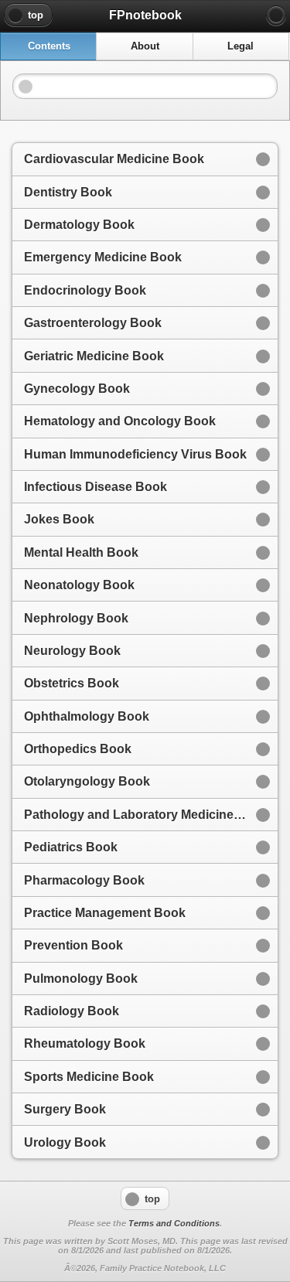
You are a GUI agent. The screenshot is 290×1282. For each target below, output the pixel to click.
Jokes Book (59, 519)
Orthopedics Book (77, 748)
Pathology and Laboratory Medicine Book (146, 814)
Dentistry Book (68, 192)
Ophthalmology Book (86, 716)
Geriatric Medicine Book (94, 356)
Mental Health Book (81, 552)
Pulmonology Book (81, 978)
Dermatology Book (79, 224)
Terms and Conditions (174, 1223)
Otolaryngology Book (87, 781)
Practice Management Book (105, 912)
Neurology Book (72, 650)
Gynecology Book (77, 388)
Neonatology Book (79, 585)
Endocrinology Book (85, 290)
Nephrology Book (76, 618)
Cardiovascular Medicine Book (114, 158)
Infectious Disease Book (95, 486)
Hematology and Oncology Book (120, 421)
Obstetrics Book (71, 683)
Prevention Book (73, 945)
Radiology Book (71, 1011)
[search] (276, 15)
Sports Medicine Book (89, 1076)
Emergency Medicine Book (103, 257)
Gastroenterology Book (93, 322)
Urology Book (65, 1142)
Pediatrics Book (71, 847)
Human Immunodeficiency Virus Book (135, 454)
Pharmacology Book (84, 880)
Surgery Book (65, 1109)
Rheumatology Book (84, 1043)
